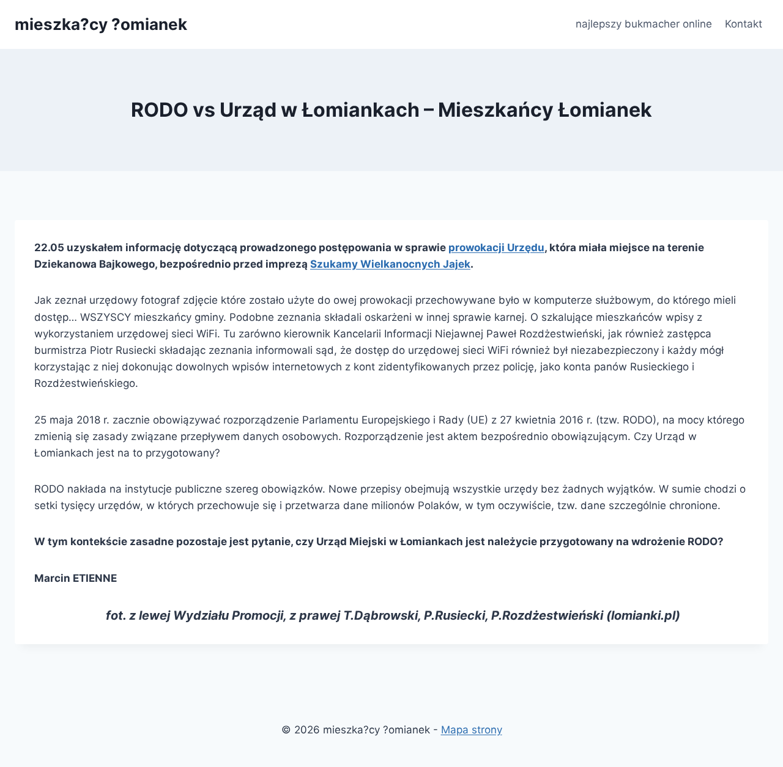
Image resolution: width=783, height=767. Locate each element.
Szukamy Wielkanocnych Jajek (390, 264)
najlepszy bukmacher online (644, 24)
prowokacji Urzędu (496, 247)
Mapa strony (471, 730)
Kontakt (743, 24)
